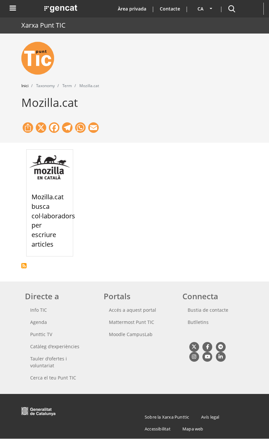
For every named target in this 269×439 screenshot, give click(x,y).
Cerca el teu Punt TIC (53, 378)
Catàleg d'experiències (54, 346)
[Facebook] (207, 346)
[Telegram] (221, 346)
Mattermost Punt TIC (131, 322)
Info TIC (38, 310)
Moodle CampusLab (131, 334)
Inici (25, 85)
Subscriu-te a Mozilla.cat (24, 265)
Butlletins (198, 322)
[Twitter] (194, 346)
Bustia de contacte (208, 310)
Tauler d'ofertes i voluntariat (48, 362)
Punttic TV (41, 334)
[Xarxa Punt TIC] (40, 58)
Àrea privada (132, 9)
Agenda (38, 322)
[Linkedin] (221, 356)
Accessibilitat (158, 429)
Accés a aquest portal (132, 310)
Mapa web (192, 429)
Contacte (170, 9)
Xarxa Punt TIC (43, 25)
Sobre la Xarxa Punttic (167, 417)
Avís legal (210, 417)
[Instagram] (194, 356)
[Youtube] (207, 356)
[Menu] (12, 8)
